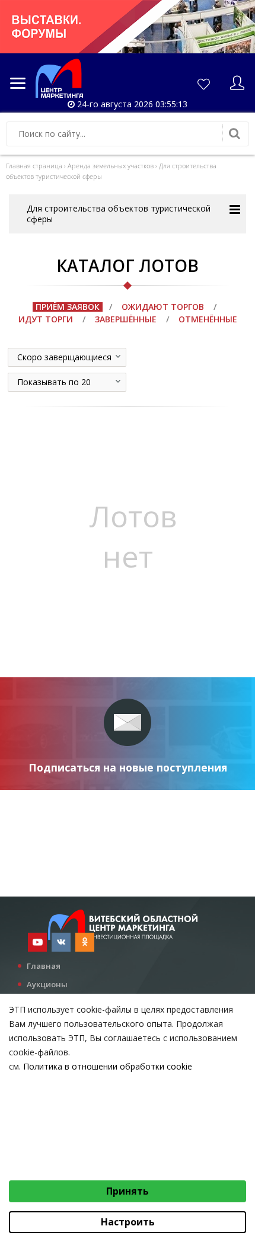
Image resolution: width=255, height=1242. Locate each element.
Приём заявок (68, 306)
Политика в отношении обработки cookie (107, 1066)
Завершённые (126, 319)
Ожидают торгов (163, 306)
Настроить (128, 1221)
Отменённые (208, 319)
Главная (43, 966)
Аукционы (47, 984)
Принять (127, 1191)
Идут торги (45, 319)
